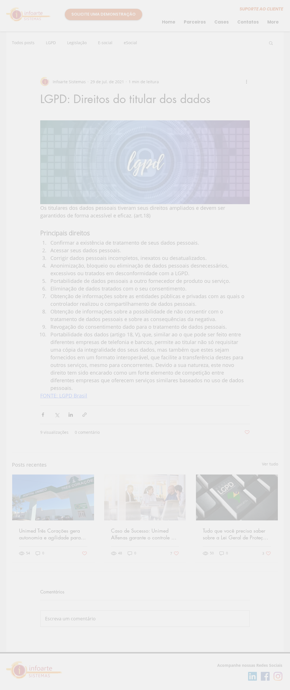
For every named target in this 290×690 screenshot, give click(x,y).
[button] (269, 14)
